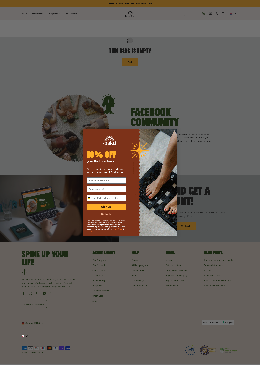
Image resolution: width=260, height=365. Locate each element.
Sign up (106, 206)
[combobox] (130, 336)
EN (27, 336)
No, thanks (106, 214)
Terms (89, 231)
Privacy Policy (117, 229)
